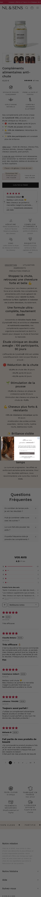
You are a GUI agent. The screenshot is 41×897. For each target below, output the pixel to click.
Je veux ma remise (27, 453)
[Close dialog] (38, 438)
